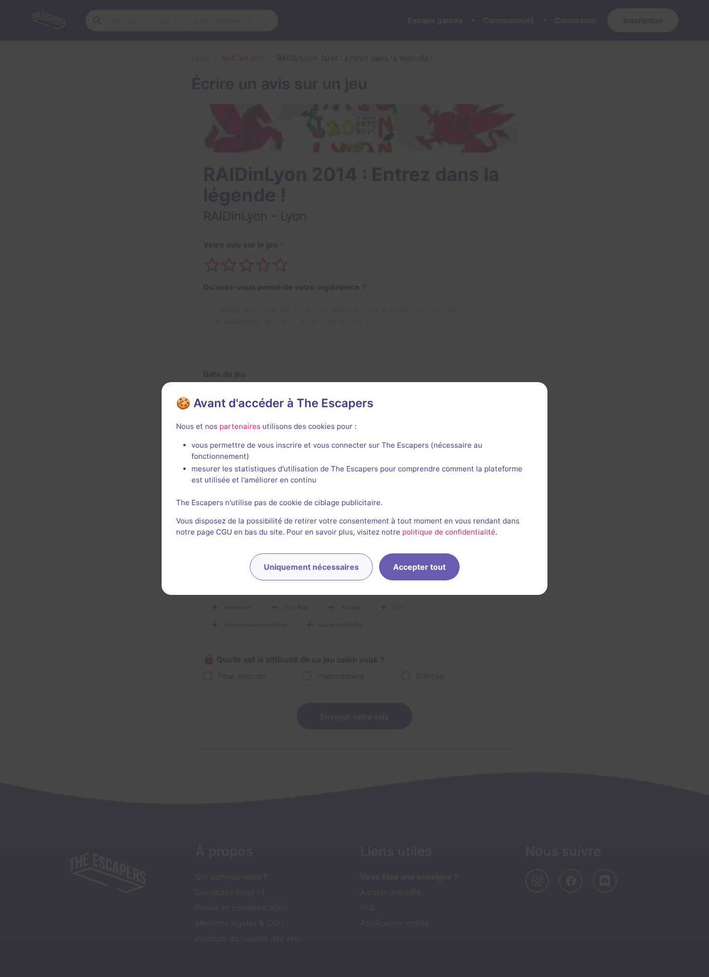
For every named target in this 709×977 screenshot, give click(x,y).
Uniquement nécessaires (311, 567)
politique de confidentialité (448, 532)
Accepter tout (419, 567)
